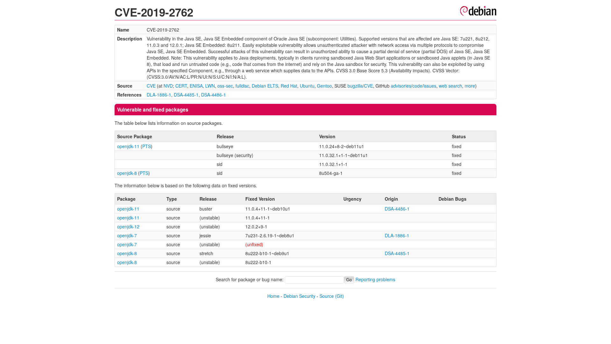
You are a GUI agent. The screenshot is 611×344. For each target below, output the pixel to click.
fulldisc (242, 85)
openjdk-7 (127, 235)
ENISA (196, 85)
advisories (401, 85)
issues (430, 85)
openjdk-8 (127, 173)
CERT (181, 85)
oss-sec (225, 85)
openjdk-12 (128, 226)
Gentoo (324, 85)
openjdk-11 (128, 146)
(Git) (339, 296)
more (470, 85)
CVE (151, 85)
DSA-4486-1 (213, 94)
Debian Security (299, 296)
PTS (146, 146)
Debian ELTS (265, 85)
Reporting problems (375, 279)
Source (327, 296)
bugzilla (355, 85)
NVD (168, 85)
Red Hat (289, 85)
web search (450, 85)
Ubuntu (307, 85)
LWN (210, 85)
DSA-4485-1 (186, 94)
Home (273, 296)
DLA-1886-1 (159, 94)
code (417, 85)
